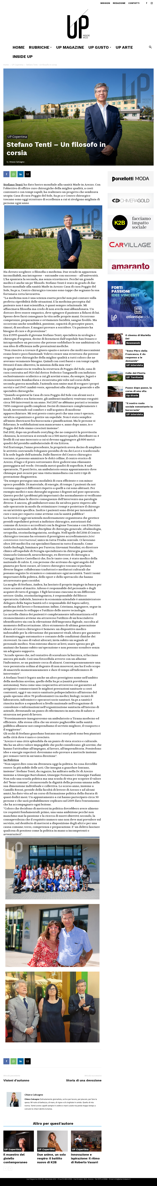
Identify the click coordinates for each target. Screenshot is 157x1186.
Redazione (119, 3)
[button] (150, 47)
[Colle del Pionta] (115, 376)
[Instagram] (151, 3)
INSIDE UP (23, 56)
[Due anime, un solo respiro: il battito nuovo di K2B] (52, 1141)
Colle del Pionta (135, 373)
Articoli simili (17, 1123)
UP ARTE (124, 47)
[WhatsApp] (13, 174)
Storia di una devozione (83, 1080)
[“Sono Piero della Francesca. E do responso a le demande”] (115, 354)
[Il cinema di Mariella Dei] (115, 339)
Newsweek (133, 342)
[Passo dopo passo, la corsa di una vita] (115, 391)
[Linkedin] (20, 174)
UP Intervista (134, 365)
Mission (105, 3)
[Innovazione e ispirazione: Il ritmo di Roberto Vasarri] (86, 1141)
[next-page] (10, 1169)
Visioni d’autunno (16, 1080)
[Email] (28, 174)
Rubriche (39, 47)
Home (19, 47)
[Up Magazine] (78, 24)
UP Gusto (98, 47)
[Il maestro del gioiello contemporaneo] (18, 1141)
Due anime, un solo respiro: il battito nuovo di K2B (51, 1158)
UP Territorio (134, 377)
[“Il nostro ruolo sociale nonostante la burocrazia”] (115, 407)
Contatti (133, 3)
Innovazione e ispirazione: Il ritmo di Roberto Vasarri (85, 1158)
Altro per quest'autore (53, 1123)
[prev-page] (5, 1169)
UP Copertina (17, 64)
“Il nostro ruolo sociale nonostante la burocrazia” (139, 406)
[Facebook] (146, 3)
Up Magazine (70, 47)
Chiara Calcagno (16, 162)
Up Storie (132, 395)
